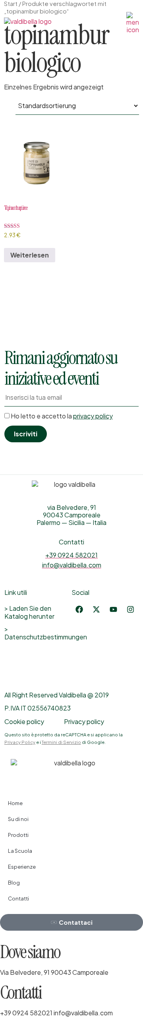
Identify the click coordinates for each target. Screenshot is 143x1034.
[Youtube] (113, 609)
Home (15, 803)
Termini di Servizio (61, 742)
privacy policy (93, 416)
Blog (14, 882)
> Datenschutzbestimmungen (38, 633)
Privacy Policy (19, 742)
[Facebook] (79, 609)
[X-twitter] (96, 609)
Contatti (18, 898)
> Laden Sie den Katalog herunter (29, 612)
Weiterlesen (29, 255)
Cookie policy (24, 721)
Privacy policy (84, 721)
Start (10, 3)
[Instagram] (130, 609)
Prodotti (18, 835)
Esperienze (22, 867)
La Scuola (20, 851)
